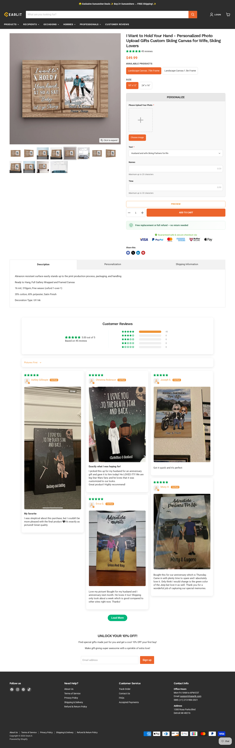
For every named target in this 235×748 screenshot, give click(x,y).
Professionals (89, 24)
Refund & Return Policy (75, 706)
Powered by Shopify (18, 739)
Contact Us (124, 693)
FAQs (121, 698)
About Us (68, 689)
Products (10, 24)
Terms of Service (72, 693)
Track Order (124, 689)
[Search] (192, 14)
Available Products (139, 63)
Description (43, 264)
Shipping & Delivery (73, 702)
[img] (31, 375)
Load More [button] (117, 617)
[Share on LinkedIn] (138, 253)
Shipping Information (187, 264)
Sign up (147, 660)
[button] (133, 51)
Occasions (50, 24)
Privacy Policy (71, 698)
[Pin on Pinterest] (143, 253)
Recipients (30, 24)
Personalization (112, 264)
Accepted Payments (129, 702)
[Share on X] (133, 253)
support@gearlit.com (190, 696)
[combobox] (107, 14)
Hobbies (68, 24)
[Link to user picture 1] (52, 448)
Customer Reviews (117, 24)
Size (129, 79)
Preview (175, 204)
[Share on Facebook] (128, 253)
